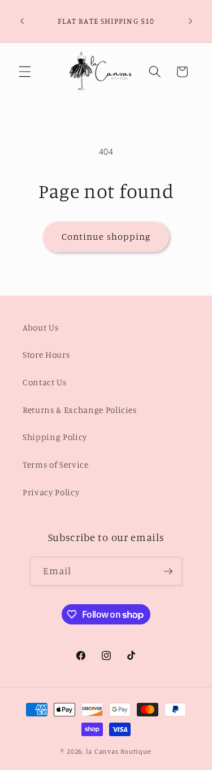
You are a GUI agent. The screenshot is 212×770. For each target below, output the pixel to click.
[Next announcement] (190, 21)
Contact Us (45, 382)
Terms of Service (56, 464)
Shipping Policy (55, 437)
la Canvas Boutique (119, 751)
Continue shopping (106, 236)
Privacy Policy (51, 492)
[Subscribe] (167, 571)
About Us (40, 327)
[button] (24, 71)
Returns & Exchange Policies (80, 409)
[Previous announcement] (22, 21)
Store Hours (46, 354)
